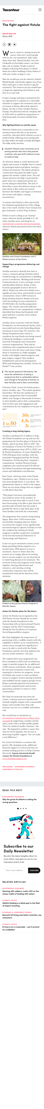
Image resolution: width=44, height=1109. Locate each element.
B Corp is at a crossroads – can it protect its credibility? (20, 928)
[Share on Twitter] (4, 44)
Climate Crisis (9, 900)
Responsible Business (24, 767)
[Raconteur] (11, 10)
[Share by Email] (15, 44)
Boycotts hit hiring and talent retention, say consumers (21, 916)
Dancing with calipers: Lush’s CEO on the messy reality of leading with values (20, 892)
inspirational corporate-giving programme (21, 224)
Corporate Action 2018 (12, 769)
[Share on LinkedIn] (9, 44)
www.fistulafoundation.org (14, 759)
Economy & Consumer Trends (17, 912)
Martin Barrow (9, 33)
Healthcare (8, 21)
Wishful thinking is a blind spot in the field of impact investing (21, 904)
